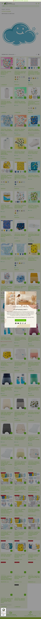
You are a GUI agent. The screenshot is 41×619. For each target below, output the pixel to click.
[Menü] (5, 608)
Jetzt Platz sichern (20, 320)
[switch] (4, 615)
